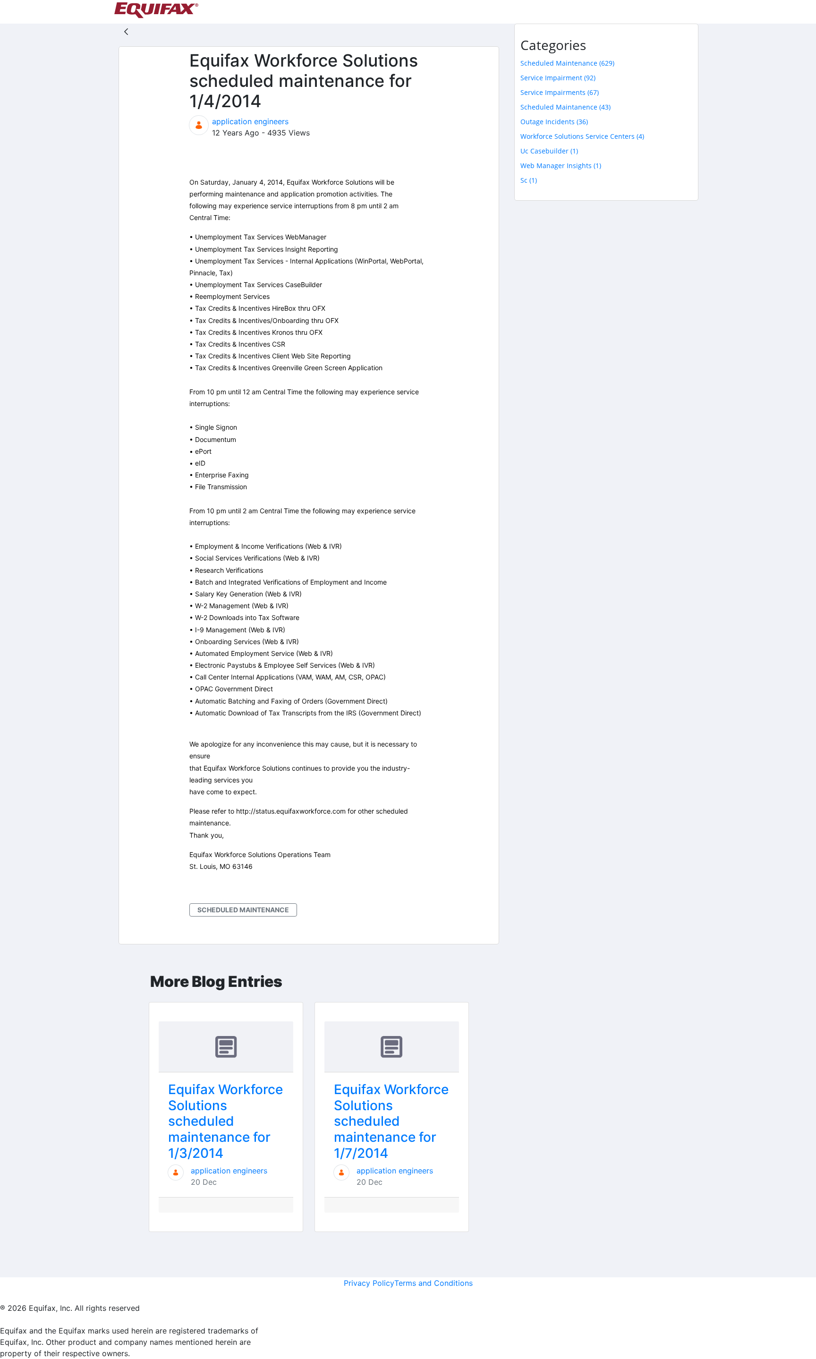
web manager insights (560, 165)
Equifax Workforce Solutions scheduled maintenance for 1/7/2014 (391, 1121)
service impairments (559, 92)
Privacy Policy (369, 1283)
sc (528, 180)
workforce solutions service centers (582, 136)
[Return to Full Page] (126, 31)
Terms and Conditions (433, 1283)
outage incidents (554, 121)
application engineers (250, 121)
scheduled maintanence (565, 106)
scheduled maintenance (243, 910)
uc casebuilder (549, 150)
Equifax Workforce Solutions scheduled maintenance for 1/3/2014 (225, 1121)
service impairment (557, 77)
